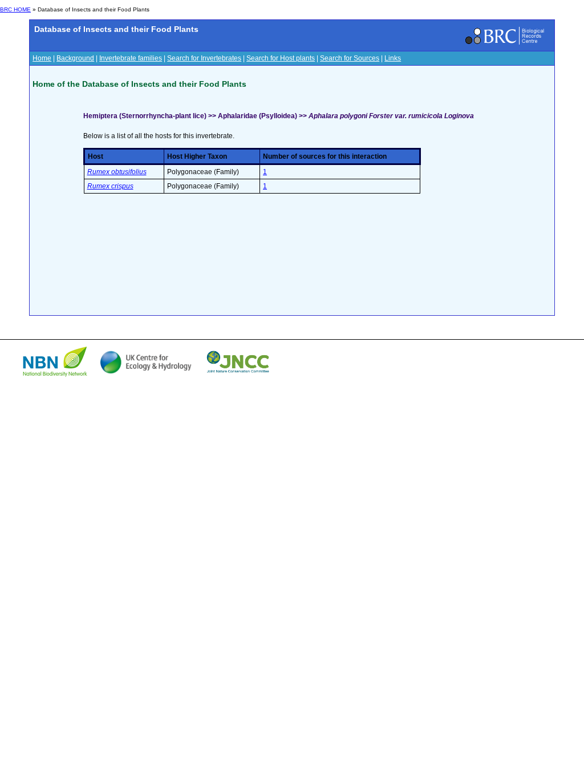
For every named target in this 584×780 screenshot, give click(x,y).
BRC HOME (15, 9)
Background (75, 58)
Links (392, 58)
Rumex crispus (110, 186)
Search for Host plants (280, 58)
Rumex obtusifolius (117, 172)
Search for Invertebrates (204, 58)
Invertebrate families (130, 58)
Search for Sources (349, 58)
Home (42, 58)
